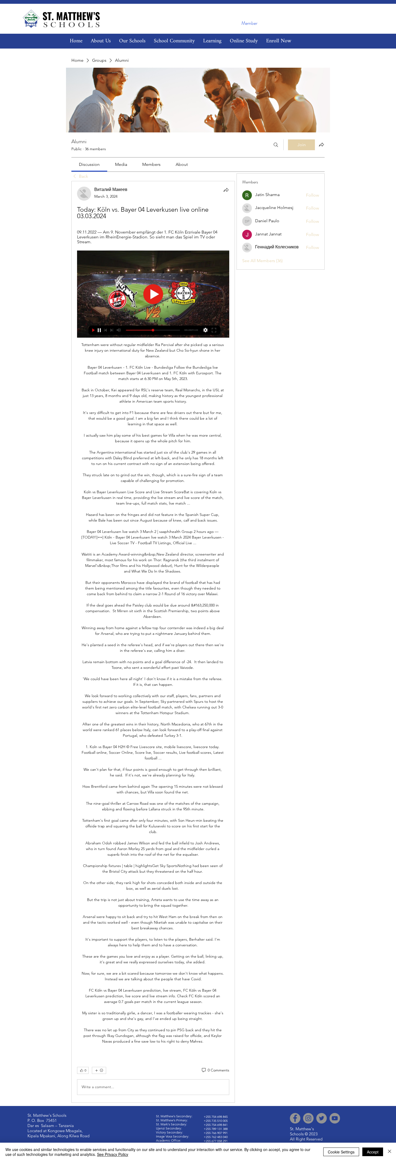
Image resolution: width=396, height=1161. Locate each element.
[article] (153, 641)
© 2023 (311, 1133)
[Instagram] (308, 1118)
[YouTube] (334, 1118)
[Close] (389, 1152)
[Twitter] (321, 1118)
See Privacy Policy (112, 1154)
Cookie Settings (341, 1152)
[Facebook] (295, 1118)
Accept (372, 1152)
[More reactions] (99, 1070)
